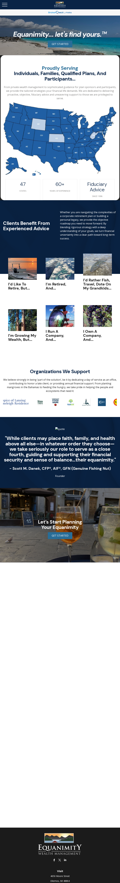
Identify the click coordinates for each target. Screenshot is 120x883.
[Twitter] (60, 860)
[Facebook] (54, 860)
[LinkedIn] (65, 860)
